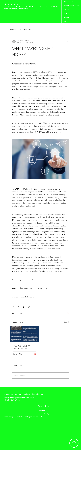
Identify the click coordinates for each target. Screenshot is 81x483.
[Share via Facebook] (13, 307)
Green (12, 4)
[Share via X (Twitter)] (18, 307)
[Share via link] (29, 307)
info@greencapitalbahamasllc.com (18, 397)
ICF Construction (25, 29)
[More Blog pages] (80, 21)
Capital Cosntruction (32, 6)
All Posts (13, 29)
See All (66, 322)
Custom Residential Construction (15, 9)
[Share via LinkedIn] (24, 307)
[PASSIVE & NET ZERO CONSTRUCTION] (24, 334)
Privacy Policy (8, 417)
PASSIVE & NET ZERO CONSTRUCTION (21, 347)
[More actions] (67, 41)
